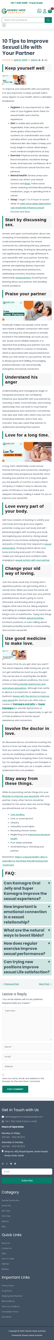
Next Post (44, 983)
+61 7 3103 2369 (19, 2)
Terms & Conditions (10, 1306)
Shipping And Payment (12, 1296)
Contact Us (7, 1248)
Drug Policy (7, 1290)
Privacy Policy (8, 1285)
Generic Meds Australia (35, 1331)
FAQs (4, 1253)
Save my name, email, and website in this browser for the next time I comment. (23, 1080)
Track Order (36, 2)
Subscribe (27, 1180)
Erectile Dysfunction (10, 1200)
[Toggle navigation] (4, 25)
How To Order (8, 1258)
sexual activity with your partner (32, 560)
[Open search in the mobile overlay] (27, 20)
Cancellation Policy (10, 1311)
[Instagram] (3, 1163)
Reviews (5, 1269)
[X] (7, 1163)
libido (27, 183)
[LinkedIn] (11, 1163)
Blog (3, 1226)
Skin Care (6, 1210)
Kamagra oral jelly (24, 704)
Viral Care (6, 1216)
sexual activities (35, 618)
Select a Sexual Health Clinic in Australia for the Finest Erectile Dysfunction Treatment (25, 860)
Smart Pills (6, 1205)
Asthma (5, 1221)
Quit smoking (17, 814)
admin (34, 59)
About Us (6, 1243)
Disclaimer (6, 1317)
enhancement (23, 277)
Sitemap (5, 1263)
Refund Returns (8, 1301)
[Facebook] (15, 1163)
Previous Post (11, 983)
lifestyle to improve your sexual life (20, 796)
